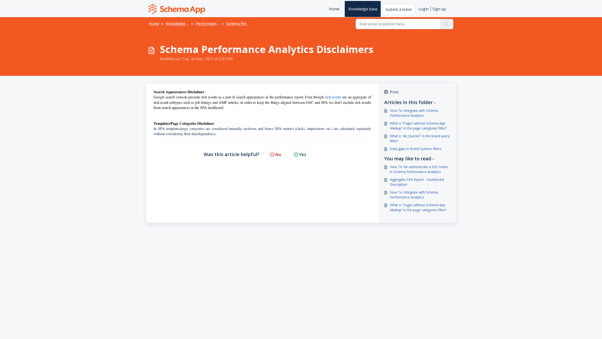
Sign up (439, 9)
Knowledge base (363, 9)
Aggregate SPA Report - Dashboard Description (417, 182)
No (278, 154)
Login (424, 9)
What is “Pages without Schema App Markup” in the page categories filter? (418, 125)
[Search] (446, 24)
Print (394, 92)
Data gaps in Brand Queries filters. (416, 148)
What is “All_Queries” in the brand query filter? (420, 138)
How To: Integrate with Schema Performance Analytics (414, 113)
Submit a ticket (399, 9)
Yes (302, 154)
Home (334, 9)
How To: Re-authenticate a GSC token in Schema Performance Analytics (419, 169)
